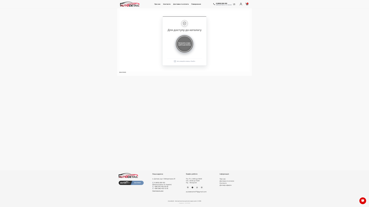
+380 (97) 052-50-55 (161, 186)
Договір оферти (225, 185)
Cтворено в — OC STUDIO (184, 203)
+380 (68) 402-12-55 (161, 188)
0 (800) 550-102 (159, 183)
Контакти (166, 4)
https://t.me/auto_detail (192, 187)
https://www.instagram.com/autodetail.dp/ (202, 187)
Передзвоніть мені (157, 191)
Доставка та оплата (181, 4)
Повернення (196, 4)
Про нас (157, 4)
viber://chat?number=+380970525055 (188, 187)
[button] (240, 4)
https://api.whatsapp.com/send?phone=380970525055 (197, 187)
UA (234, 4)
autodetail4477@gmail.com (196, 192)
